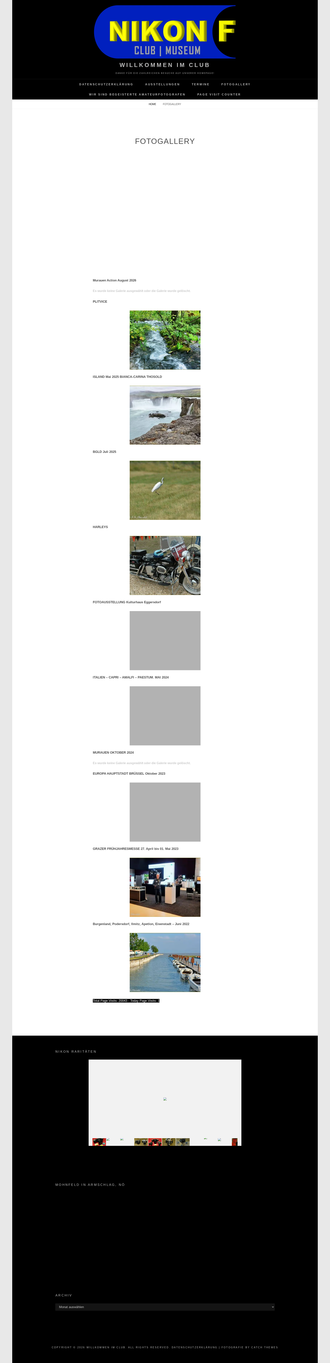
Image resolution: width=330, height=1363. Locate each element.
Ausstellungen (162, 84)
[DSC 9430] (99, 1142)
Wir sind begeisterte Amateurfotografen (137, 94)
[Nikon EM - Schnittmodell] (169, 1142)
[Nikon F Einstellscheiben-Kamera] (113, 1142)
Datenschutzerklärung (106, 84)
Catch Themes (264, 1347)
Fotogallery (236, 84)
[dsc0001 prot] (197, 1142)
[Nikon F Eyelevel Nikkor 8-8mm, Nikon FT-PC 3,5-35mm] (141, 1142)
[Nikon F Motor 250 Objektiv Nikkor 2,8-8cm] (224, 1142)
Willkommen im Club (165, 65)
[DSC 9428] (155, 1142)
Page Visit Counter (219, 94)
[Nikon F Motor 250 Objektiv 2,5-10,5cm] (127, 1142)
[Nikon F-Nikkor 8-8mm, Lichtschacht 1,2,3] (183, 1142)
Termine (201, 84)
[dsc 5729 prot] (211, 1142)
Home (153, 104)
